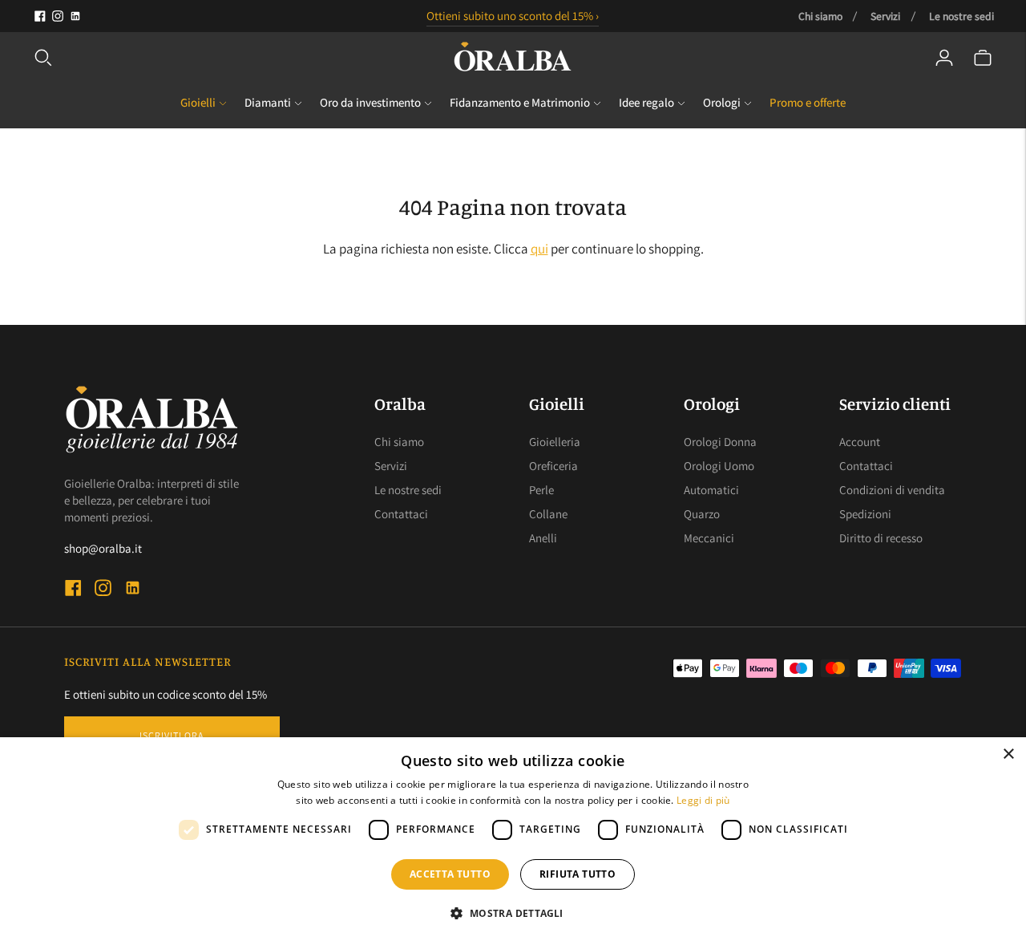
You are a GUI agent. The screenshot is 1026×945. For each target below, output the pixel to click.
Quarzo (702, 513)
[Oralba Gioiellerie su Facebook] (40, 16)
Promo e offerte (808, 102)
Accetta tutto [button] (450, 874)
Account (859, 441)
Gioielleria (554, 441)
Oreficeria (553, 465)
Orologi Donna (720, 441)
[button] (513, 914)
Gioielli (198, 102)
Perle (541, 489)
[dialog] (513, 841)
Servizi (885, 16)
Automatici (711, 489)
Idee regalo (646, 102)
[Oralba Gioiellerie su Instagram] (57, 16)
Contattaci (401, 513)
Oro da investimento (370, 102)
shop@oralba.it (103, 548)
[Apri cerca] (43, 57)
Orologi (722, 102)
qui (539, 249)
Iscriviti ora (171, 735)
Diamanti (267, 102)
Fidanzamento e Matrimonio (520, 102)
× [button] (1008, 754)
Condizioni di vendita (892, 489)
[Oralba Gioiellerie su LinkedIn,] (75, 16)
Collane (548, 513)
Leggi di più (703, 800)
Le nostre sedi (961, 16)
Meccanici (709, 538)
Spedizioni (865, 513)
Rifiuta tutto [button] (577, 874)
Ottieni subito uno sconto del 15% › (512, 15)
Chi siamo (820, 16)
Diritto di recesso (881, 538)
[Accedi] (944, 57)
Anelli (543, 538)
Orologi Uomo (719, 465)
